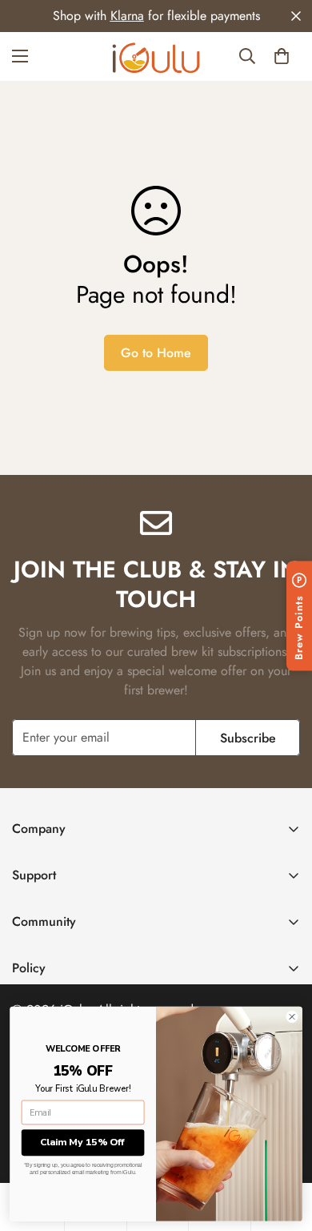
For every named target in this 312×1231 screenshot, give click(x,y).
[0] (281, 56)
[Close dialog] (292, 1017)
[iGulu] (156, 56)
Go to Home (156, 353)
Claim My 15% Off (83, 1142)
